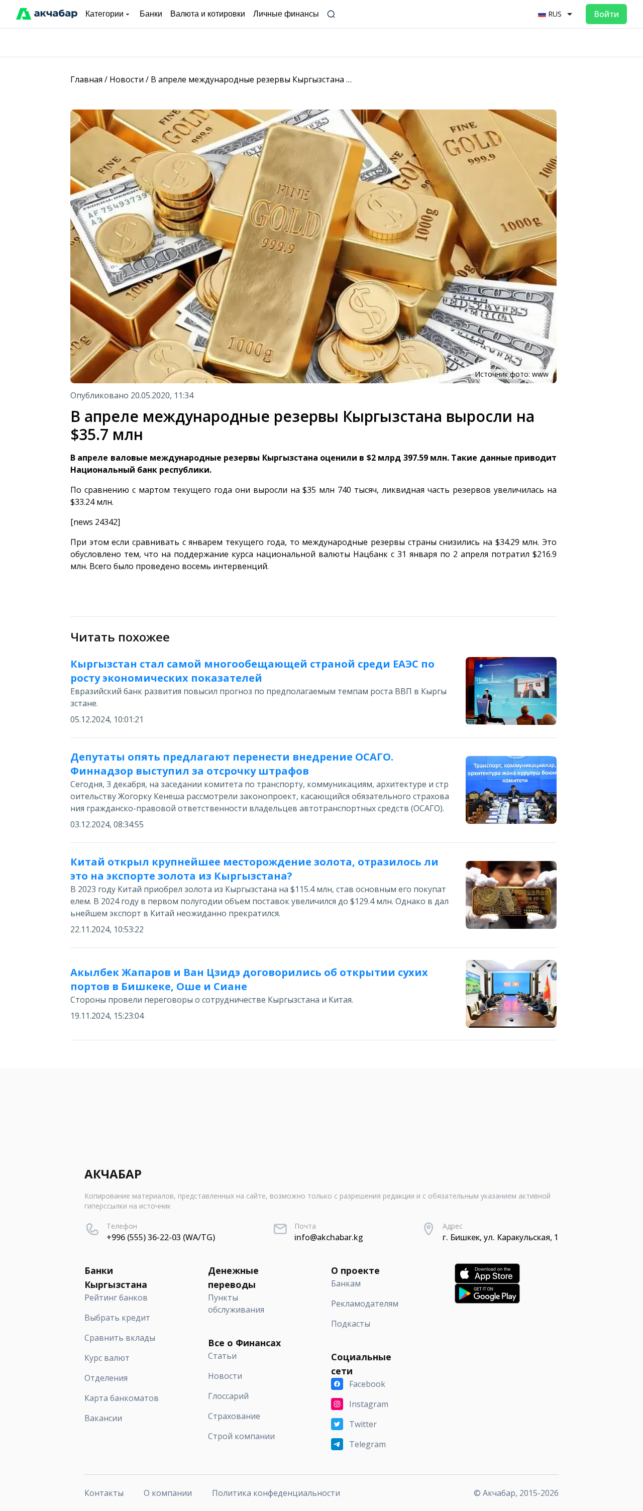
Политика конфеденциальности (276, 1492)
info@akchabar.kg (328, 1237)
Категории (104, 14)
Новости (127, 79)
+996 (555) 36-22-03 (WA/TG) (160, 1237)
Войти (606, 14)
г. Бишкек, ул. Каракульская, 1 (501, 1237)
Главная (86, 79)
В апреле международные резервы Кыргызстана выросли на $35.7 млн (291, 79)
